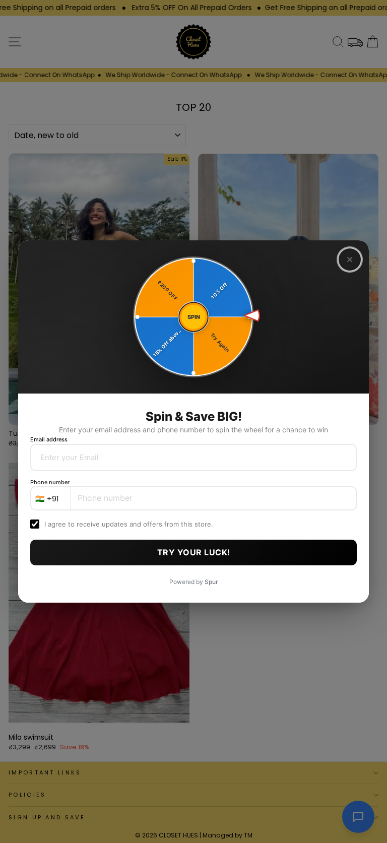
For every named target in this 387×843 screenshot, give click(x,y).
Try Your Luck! (193, 552)
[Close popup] (350, 259)
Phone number (50, 482)
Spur (211, 582)
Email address (49, 439)
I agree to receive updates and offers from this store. (128, 524)
